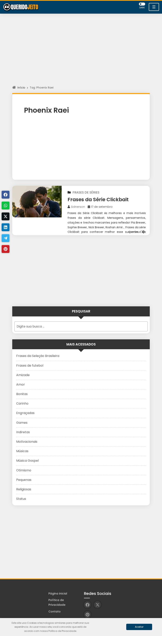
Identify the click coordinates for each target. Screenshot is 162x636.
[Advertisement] (81, 53)
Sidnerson (78, 207)
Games (21, 422)
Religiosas (23, 489)
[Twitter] (5, 216)
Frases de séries (86, 192)
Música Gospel (27, 460)
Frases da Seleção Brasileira (37, 356)
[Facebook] (5, 195)
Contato (54, 611)
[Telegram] (5, 238)
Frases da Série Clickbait (98, 199)
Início (21, 88)
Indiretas (23, 432)
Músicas (22, 451)
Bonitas (22, 394)
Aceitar (139, 626)
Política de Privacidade (56, 602)
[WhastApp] (5, 205)
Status (21, 498)
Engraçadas (25, 413)
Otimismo (23, 470)
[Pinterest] (5, 249)
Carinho (22, 403)
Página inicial (57, 593)
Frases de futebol (29, 365)
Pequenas (23, 479)
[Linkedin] (5, 227)
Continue (135, 232)
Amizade (23, 375)
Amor (20, 384)
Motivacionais (26, 441)
